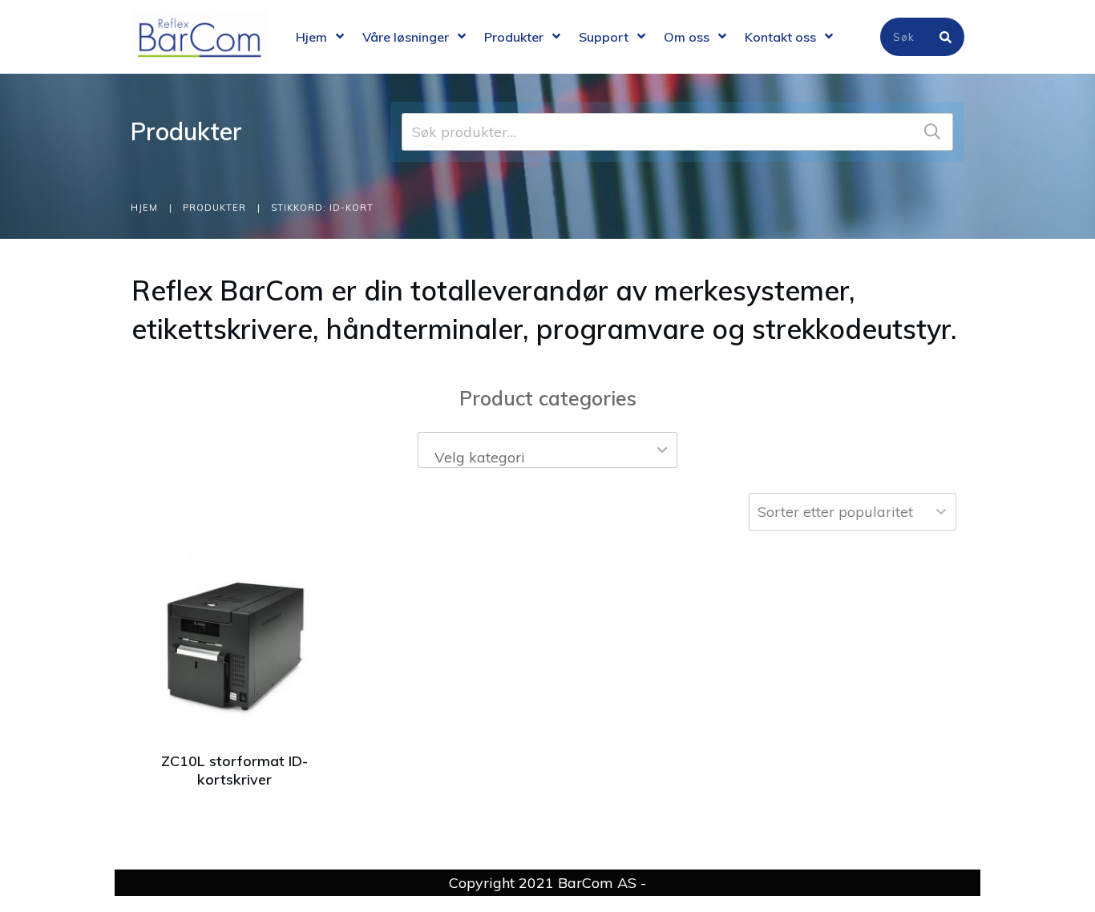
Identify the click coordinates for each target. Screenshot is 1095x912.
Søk (932, 132)
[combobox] (548, 450)
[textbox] (548, 457)
